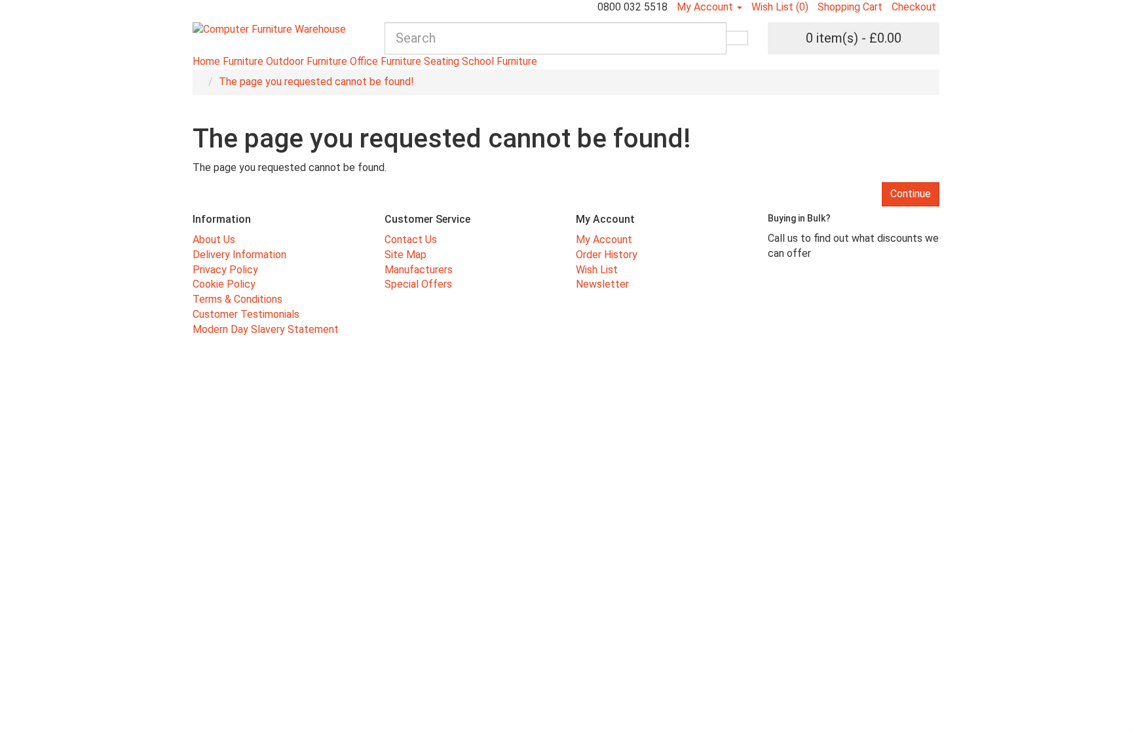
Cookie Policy (224, 284)
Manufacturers (419, 269)
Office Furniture (385, 61)
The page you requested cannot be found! (316, 81)
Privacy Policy (225, 269)
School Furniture (499, 61)
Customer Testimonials (246, 314)
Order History (606, 254)
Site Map (405, 254)
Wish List (597, 269)
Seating (441, 61)
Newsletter (602, 284)
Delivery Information (239, 254)
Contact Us (411, 239)
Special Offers (418, 284)
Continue (910, 193)
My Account (604, 239)
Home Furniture (228, 61)
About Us (214, 239)
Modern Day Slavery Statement (266, 329)
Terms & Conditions (237, 299)
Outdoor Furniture (306, 61)
